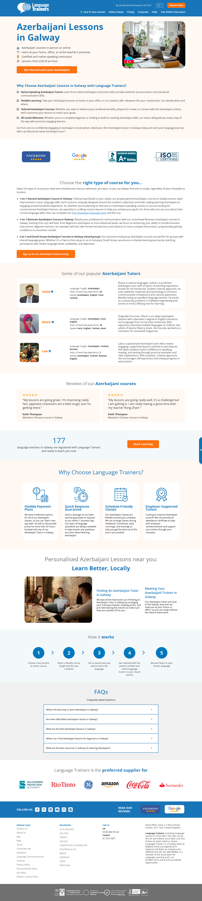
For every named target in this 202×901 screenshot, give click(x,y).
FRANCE (63, 837)
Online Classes (116, 12)
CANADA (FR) (81, 845)
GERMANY (65, 857)
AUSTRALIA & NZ (68, 849)
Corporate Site (24, 848)
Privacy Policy (23, 864)
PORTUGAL (65, 865)
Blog (19, 840)
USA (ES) (64, 841)
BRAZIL (63, 853)
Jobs (19, 836)
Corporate (143, 12)
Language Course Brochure (30, 856)
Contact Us (22, 828)
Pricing (130, 12)
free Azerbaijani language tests (89, 213)
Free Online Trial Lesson (173, 12)
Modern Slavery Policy (27, 876)
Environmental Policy (27, 868)
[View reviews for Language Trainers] (138, 892)
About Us (21, 832)
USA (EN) (64, 833)
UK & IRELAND (67, 829)
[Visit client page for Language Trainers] (116, 893)
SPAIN (63, 861)
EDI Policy (21, 872)
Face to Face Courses (94, 12)
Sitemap (21, 860)
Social (19, 844)
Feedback (21, 852)
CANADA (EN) (66, 845)
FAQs (154, 12)
